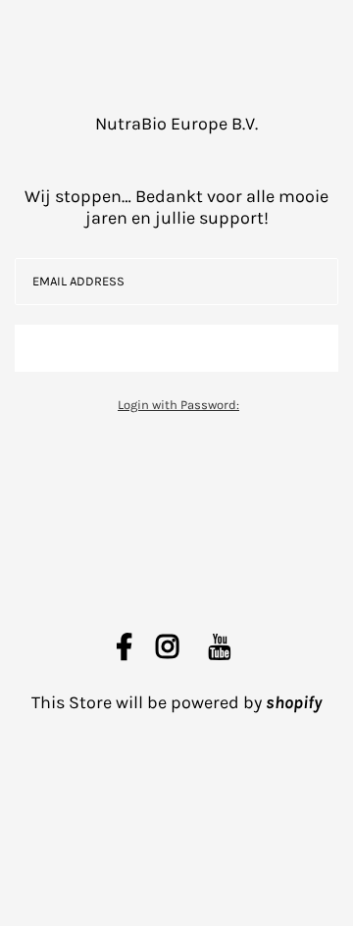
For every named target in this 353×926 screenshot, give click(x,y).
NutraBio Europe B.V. (176, 123)
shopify (294, 702)
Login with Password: (178, 404)
